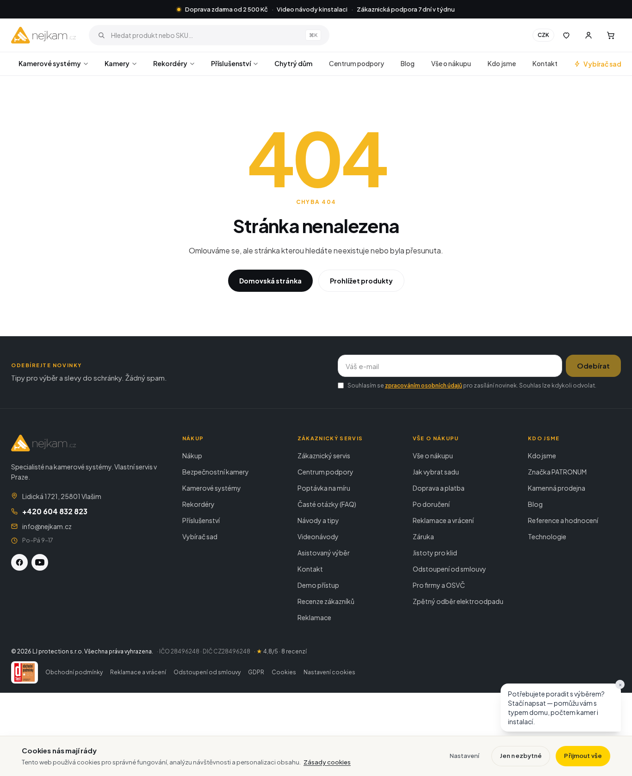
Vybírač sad (602, 64)
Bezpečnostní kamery (215, 472)
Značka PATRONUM (557, 472)
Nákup (192, 455)
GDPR (256, 672)
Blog (408, 63)
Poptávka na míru (323, 488)
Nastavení (464, 755)
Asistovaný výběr (323, 552)
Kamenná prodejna (556, 488)
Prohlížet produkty (361, 281)
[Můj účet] (588, 35)
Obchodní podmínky (74, 672)
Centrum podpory (356, 63)
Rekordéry (170, 63)
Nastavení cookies (329, 672)
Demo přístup (318, 585)
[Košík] (611, 35)
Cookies (284, 672)
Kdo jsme (502, 63)
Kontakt (545, 63)
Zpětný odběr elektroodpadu (458, 601)
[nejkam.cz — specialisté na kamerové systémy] (43, 35)
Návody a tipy (318, 520)
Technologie (547, 536)
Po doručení (431, 504)
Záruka (423, 536)
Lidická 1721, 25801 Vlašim (61, 496)
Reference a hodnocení (563, 520)
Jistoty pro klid (435, 552)
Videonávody (318, 536)
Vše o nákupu (451, 63)
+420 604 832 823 (54, 511)
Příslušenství (231, 63)
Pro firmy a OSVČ (439, 585)
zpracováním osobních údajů (423, 385)
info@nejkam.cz (47, 526)
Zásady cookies (327, 762)
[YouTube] (39, 562)
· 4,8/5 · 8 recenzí (280, 651)
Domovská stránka (270, 281)
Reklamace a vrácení (443, 520)
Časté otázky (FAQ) (326, 504)
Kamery (117, 63)
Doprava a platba (439, 488)
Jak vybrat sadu (436, 472)
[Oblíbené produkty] (566, 35)
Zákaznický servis (323, 455)
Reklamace (314, 617)
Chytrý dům (293, 63)
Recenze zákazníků (325, 601)
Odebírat (593, 365)
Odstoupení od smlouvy (449, 569)
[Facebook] (19, 562)
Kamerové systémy (50, 63)
